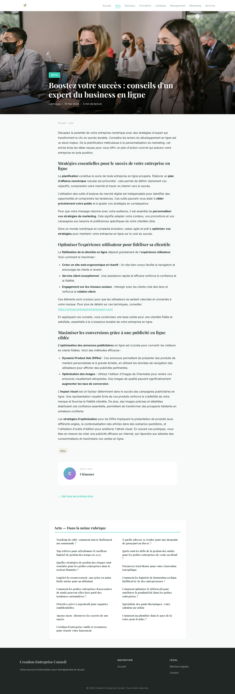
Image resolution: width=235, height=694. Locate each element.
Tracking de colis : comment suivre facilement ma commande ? (84, 541)
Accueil (107, 5)
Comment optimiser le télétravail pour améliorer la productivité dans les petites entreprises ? (147, 592)
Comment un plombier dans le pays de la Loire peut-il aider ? (147, 617)
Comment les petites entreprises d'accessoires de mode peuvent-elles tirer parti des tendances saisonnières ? (84, 592)
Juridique (160, 5)
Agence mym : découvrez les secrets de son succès (82, 617)
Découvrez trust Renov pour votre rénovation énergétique (149, 567)
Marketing (195, 5)
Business (130, 5)
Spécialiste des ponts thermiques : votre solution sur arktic (146, 605)
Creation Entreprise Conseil (43, 661)
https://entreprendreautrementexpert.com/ (85, 309)
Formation (145, 5)
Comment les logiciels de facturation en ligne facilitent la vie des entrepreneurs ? (149, 579)
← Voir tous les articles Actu (75, 496)
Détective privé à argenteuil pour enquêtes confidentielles (82, 605)
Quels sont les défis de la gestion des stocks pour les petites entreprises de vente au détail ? (149, 554)
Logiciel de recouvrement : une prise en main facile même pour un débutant (83, 579)
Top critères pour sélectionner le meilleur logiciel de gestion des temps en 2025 (81, 552)
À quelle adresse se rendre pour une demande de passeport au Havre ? (150, 541)
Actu (118, 5)
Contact (174, 672)
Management (177, 5)
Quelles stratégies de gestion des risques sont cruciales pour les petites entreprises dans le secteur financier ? (83, 566)
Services (210, 5)
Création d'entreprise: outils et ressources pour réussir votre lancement (81, 628)
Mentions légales (179, 666)
